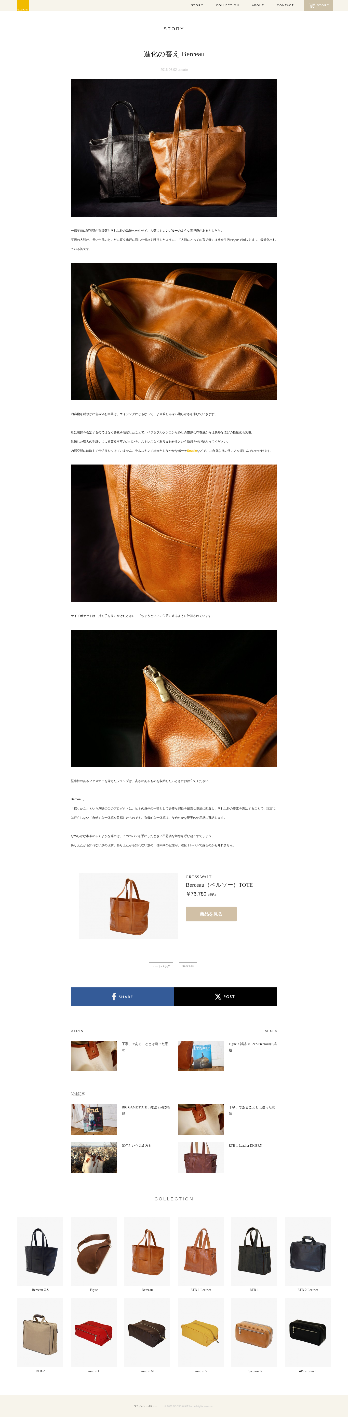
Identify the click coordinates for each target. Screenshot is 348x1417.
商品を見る (211, 914)
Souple (192, 451)
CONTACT (285, 5)
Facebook (122, 996)
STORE (323, 5)
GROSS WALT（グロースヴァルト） (23, 5)
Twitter (225, 996)
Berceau (188, 966)
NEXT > (271, 1031)
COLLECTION (227, 5)
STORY (197, 5)
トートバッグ (161, 966)
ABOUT (258, 5)
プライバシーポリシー (145, 1406)
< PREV (77, 1031)
